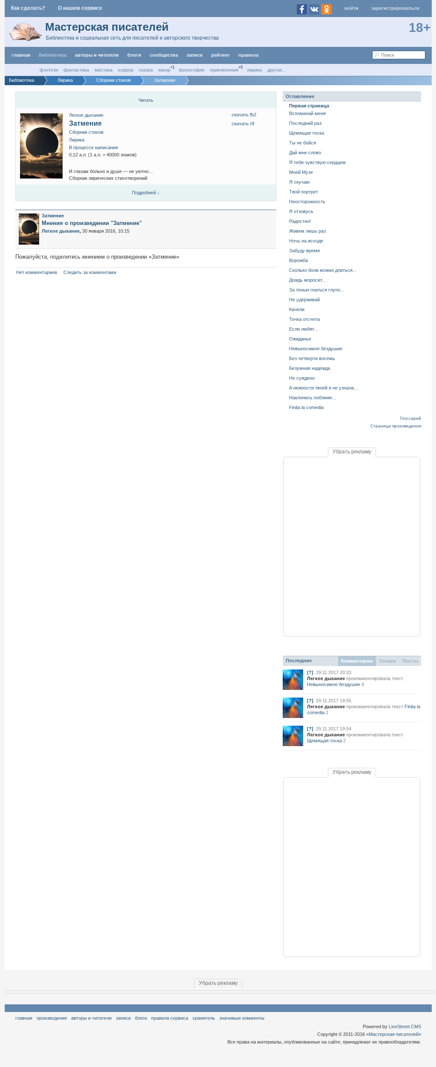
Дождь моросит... (307, 280)
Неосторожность (307, 201)
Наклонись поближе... (312, 397)
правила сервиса (169, 1018)
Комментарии (357, 660)
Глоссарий (410, 418)
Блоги (134, 55)
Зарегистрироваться (395, 8)
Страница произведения (395, 426)
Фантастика (76, 69)
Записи (194, 55)
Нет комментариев (36, 272)
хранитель (203, 1018)
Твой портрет (303, 191)
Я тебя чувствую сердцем (317, 162)
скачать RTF (243, 123)
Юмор (164, 69)
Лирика (254, 69)
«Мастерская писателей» (393, 1034)
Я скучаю (299, 182)
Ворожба (298, 260)
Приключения (224, 69)
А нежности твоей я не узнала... (323, 387)
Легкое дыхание (86, 115)
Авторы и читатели (91, 1018)
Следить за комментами (89, 272)
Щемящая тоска (306, 133)
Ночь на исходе (306, 240)
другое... (276, 69)
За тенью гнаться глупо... (316, 289)
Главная (23, 1018)
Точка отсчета (304, 319)
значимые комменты (241, 1018)
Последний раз (305, 123)
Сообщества (164, 55)
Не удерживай (304, 299)
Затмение (85, 123)
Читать (145, 100)
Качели (296, 309)
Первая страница (309, 105)
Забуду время (304, 250)
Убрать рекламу (352, 452)
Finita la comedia (306, 407)
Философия (191, 69)
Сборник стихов (86, 132)
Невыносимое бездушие (315, 348)
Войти (351, 8)
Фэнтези (49, 69)
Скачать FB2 (244, 114)
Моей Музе (301, 172)
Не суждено (302, 378)
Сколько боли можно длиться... (322, 270)
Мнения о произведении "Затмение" (92, 223)
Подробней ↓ (146, 192)
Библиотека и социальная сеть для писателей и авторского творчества (132, 38)
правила (248, 55)
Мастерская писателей (107, 26)
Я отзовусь (301, 211)
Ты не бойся (302, 142)
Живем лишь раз (307, 231)
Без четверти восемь (312, 358)
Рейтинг (220, 55)
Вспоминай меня (307, 113)
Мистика (103, 69)
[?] (310, 672)
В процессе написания (93, 147)
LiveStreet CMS (405, 1026)
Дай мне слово (305, 152)
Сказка (146, 69)
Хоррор (125, 69)
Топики (387, 660)
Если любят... (303, 329)
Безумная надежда (309, 368)
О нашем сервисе (80, 8)
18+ (420, 27)
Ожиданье (300, 338)
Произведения (52, 1018)
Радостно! (300, 221)
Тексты (410, 660)
